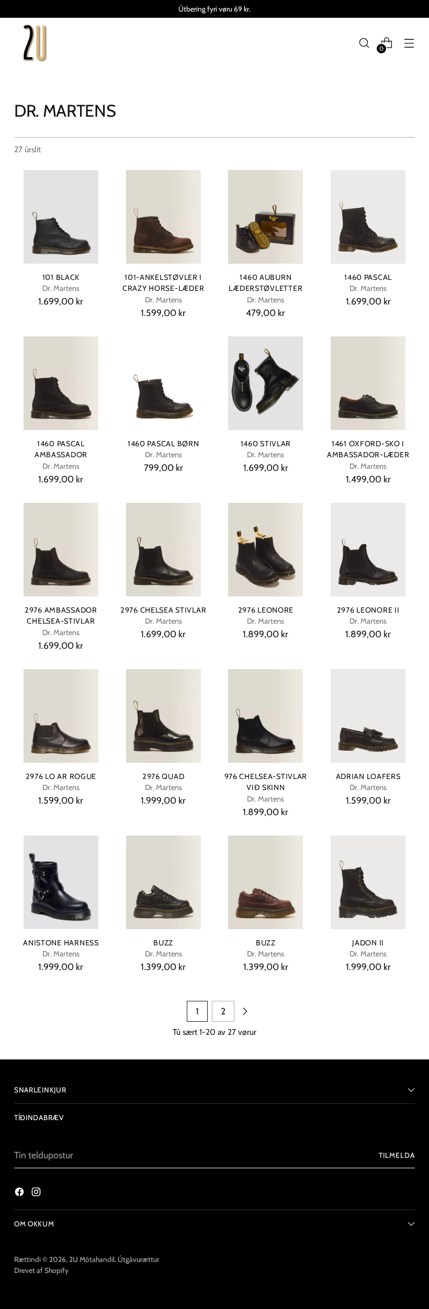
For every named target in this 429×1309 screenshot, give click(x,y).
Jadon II (368, 942)
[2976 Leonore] (266, 549)
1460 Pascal (368, 277)
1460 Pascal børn (163, 443)
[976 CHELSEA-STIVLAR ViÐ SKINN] (266, 716)
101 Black (61, 277)
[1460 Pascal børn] (163, 383)
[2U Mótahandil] (35, 43)
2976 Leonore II (368, 610)
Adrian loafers (368, 776)
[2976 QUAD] (163, 716)
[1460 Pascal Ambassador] (61, 383)
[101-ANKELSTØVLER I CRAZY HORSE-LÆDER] (163, 217)
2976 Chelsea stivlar (163, 610)
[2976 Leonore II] (368, 549)
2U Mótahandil (92, 1259)
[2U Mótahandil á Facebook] (20, 1194)
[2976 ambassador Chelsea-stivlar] (61, 549)
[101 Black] (61, 217)
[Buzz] (163, 882)
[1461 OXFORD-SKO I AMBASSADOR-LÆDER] (368, 383)
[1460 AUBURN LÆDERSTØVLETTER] (266, 217)
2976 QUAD (163, 776)
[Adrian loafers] (368, 716)
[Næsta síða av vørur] (245, 1011)
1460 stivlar (266, 443)
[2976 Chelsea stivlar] (163, 549)
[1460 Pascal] (368, 217)
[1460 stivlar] (266, 383)
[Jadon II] (368, 882)
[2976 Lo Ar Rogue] (61, 716)
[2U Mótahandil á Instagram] (37, 1194)
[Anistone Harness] (61, 882)
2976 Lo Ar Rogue (61, 776)
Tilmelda (397, 1155)
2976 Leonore (266, 610)
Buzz (163, 942)
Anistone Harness (61, 942)
